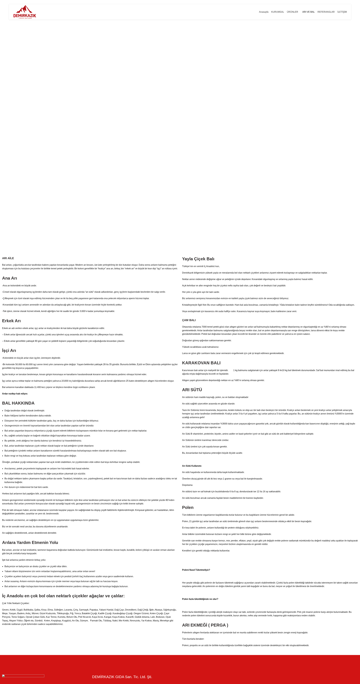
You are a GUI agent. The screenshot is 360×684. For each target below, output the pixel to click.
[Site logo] (24, 12)
